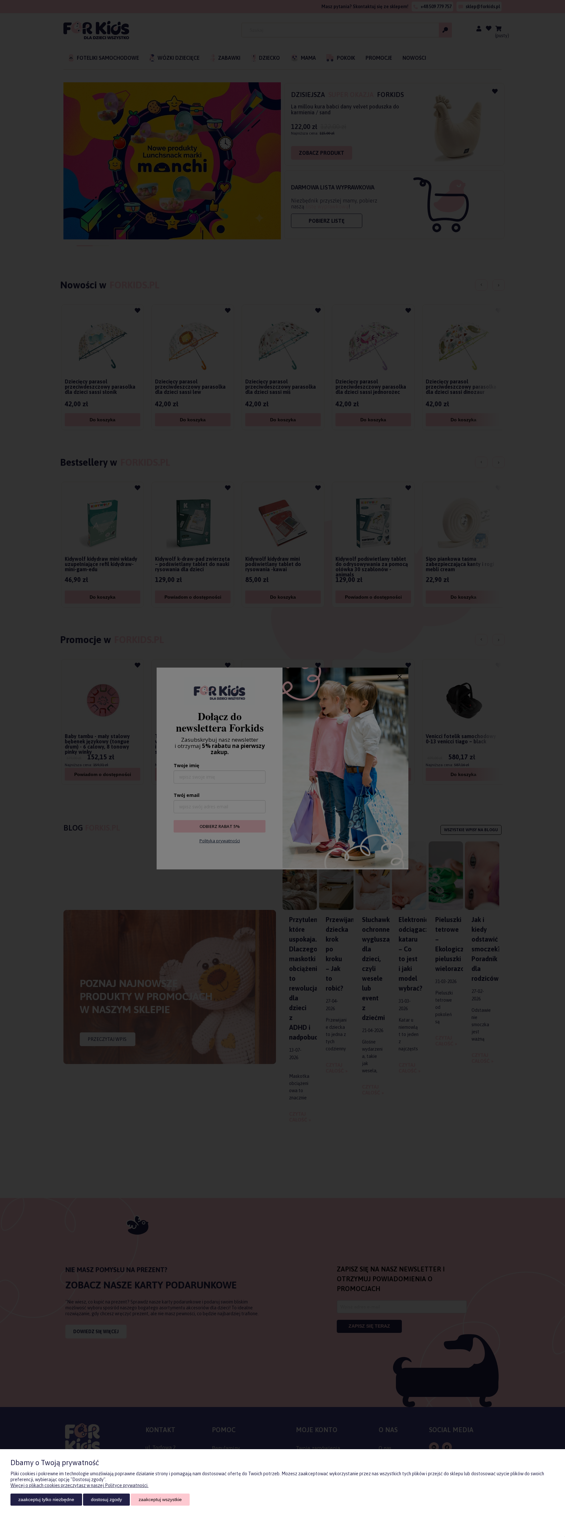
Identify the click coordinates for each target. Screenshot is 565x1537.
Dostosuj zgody (106, 1499)
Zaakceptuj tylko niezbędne (46, 1499)
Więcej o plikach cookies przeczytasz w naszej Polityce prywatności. (79, 1485)
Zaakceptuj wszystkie (160, 1499)
